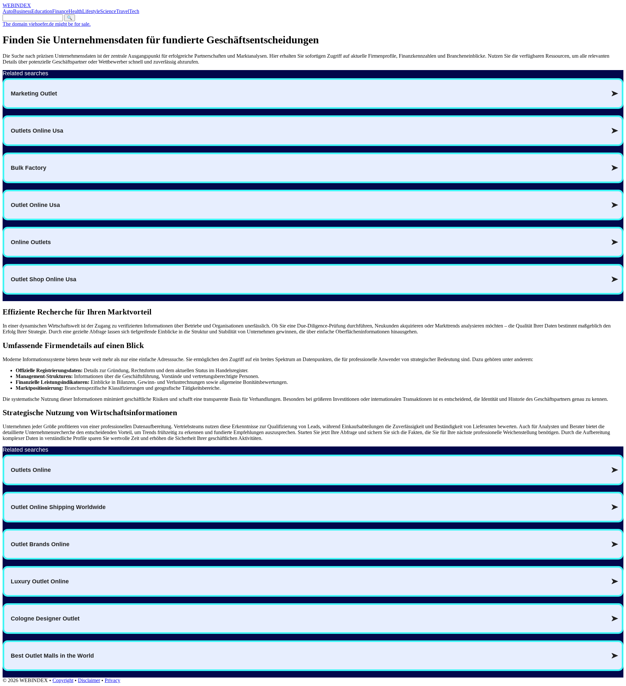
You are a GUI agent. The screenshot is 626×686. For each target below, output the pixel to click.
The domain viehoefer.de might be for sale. (47, 24)
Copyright (62, 680)
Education (41, 11)
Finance (60, 11)
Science (108, 11)
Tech (134, 11)
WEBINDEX (17, 5)
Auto (8, 11)
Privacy (112, 680)
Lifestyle (91, 11)
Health (75, 11)
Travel (122, 11)
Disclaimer (89, 680)
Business (22, 11)
